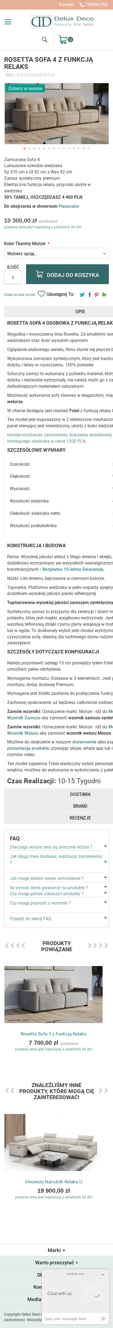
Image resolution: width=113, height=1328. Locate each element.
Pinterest (96, 294)
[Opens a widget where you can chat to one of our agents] (75, 1296)
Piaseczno (69, 206)
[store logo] (62, 21)
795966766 (96, 4)
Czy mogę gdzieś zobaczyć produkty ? (47, 893)
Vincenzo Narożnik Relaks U (53, 1181)
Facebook (90, 294)
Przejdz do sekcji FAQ (30, 918)
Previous (7, 946)
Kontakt (66, 4)
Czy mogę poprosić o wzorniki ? (40, 903)
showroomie (84, 742)
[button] (24, 148)
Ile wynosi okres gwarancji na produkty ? (49, 887)
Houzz (104, 294)
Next (89, 946)
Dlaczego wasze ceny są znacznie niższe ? (51, 847)
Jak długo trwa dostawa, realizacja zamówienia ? (56, 859)
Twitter (82, 294)
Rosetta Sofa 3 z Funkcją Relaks (53, 1034)
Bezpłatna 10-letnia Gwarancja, (73, 569)
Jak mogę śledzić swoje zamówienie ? (47, 878)
